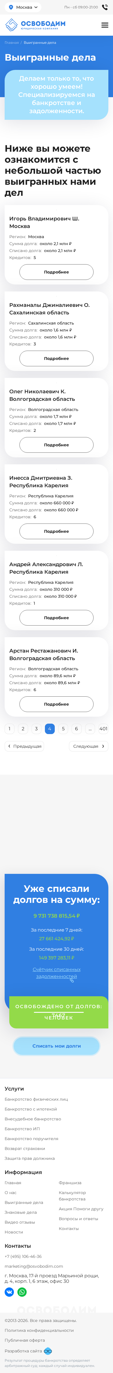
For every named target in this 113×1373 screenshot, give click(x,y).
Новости (14, 1232)
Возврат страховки (25, 1148)
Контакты (69, 1228)
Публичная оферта (25, 1340)
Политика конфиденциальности (39, 1330)
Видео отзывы (20, 1222)
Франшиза (70, 1182)
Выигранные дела (24, 1202)
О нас (11, 1192)
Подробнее (56, 272)
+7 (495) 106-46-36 (23, 1256)
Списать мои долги (56, 1046)
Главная (12, 42)
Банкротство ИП (22, 1128)
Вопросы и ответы (78, 1218)
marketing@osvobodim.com (34, 1266)
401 (103, 728)
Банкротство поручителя (31, 1138)
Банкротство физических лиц (36, 1099)
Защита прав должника (30, 1158)
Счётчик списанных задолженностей (57, 973)
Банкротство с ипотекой (31, 1109)
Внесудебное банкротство (33, 1119)
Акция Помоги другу (81, 1208)
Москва (24, 7)
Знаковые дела (21, 1212)
